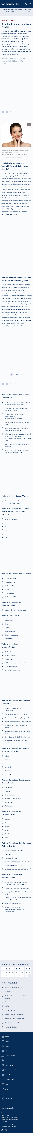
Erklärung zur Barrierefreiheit (9, 1119)
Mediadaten (4, 1122)
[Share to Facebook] (7, 112)
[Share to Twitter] (11, 112)
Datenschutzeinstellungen (9, 1117)
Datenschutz (5, 1115)
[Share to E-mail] (3, 112)
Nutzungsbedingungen (7, 1124)
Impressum (4, 1113)
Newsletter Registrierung (8, 1126)
